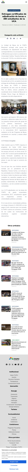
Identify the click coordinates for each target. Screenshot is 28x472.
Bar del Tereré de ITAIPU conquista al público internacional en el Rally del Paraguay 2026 (18, 266)
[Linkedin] (18, 364)
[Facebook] (7, 364)
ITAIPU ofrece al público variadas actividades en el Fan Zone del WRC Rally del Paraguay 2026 (18, 296)
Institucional (15, 230)
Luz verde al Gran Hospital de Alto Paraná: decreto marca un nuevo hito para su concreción (18, 330)
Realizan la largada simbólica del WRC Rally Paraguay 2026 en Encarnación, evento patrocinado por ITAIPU (19, 281)
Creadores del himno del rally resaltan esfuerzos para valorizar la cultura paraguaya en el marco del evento (18, 236)
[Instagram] (10, 364)
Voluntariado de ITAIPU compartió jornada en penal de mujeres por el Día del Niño (19, 251)
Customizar (14, 465)
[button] (26, 2)
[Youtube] (15, 364)
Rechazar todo (14, 469)
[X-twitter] (12, 364)
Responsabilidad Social (14, 10)
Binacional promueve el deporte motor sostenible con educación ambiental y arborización (18, 345)
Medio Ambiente (15, 340)
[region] (14, 460)
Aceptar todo (14, 462)
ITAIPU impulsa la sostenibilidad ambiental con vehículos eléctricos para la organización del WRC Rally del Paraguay (17, 313)
